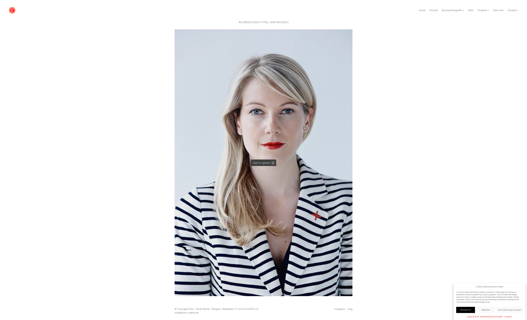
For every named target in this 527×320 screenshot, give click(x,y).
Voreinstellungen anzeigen (509, 309)
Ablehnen (485, 309)
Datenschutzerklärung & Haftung (491, 316)
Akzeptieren (465, 309)
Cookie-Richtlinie (473, 316)
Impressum (508, 316)
